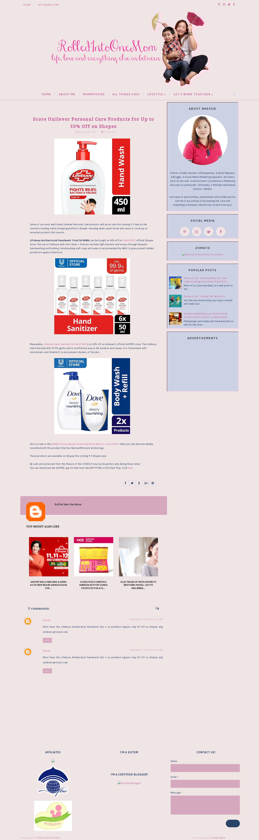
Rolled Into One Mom (49, 838)
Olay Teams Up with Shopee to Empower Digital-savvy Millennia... (138, 585)
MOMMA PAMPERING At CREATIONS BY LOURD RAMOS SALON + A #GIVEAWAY (206, 315)
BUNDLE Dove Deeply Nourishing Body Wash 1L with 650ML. (85, 444)
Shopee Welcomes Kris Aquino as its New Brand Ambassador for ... (48, 585)
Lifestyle (155, 94)
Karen (47, 620)
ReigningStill (219, 838)
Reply (47, 640)
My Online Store (48, 4)
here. (130, 468)
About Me (67, 94)
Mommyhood (94, 94)
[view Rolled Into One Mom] (202, 254)
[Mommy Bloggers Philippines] (53, 815)
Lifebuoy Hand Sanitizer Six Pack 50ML (64, 344)
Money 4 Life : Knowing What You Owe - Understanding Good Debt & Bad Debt (206, 280)
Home (27, 4)
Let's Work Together (192, 94)
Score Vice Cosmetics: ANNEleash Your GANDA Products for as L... (93, 585)
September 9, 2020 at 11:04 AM (146, 650)
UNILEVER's (129, 240)
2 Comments (109, 132)
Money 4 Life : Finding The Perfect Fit (204, 296)
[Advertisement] (202, 366)
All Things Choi (126, 94)
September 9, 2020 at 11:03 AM (146, 620)
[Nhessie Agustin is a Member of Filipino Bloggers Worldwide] (53, 781)
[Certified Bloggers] (129, 783)
